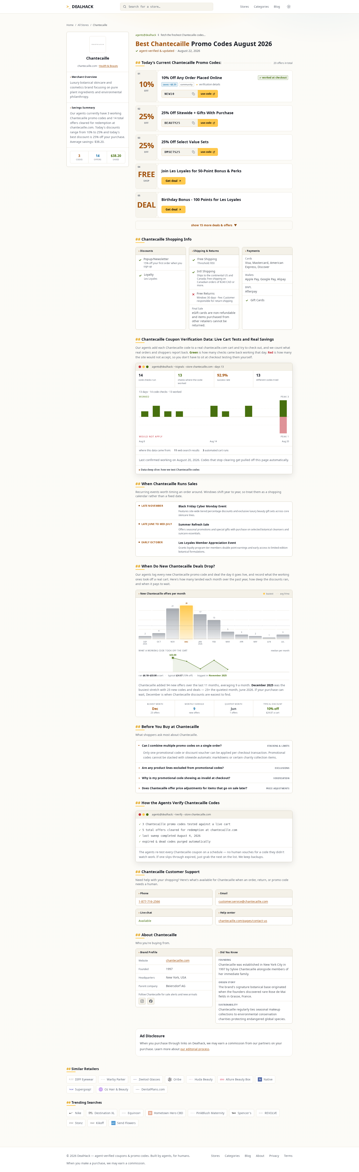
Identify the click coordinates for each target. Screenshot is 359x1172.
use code (206, 93)
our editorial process (194, 1049)
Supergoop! (83, 1089)
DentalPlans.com (153, 1089)
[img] (214, 417)
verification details (208, 84)
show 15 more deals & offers (214, 225)
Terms (288, 1156)
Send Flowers (126, 1123)
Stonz (79, 1123)
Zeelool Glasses (149, 1079)
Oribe (177, 1079)
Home (70, 25)
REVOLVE (271, 1113)
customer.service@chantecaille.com (243, 901)
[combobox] (166, 7)
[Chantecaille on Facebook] (150, 1001)
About (260, 1156)
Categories (261, 7)
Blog (277, 7)
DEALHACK (79, 6)
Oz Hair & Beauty (116, 1089)
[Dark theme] (289, 6)
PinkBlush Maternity (210, 1113)
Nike (78, 1113)
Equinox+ (134, 1113)
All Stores (83, 25)
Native (268, 1079)
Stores (244, 7)
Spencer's (244, 1113)
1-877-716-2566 (149, 901)
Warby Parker (116, 1079)
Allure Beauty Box (238, 1079)
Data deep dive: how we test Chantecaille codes (169, 469)
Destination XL (104, 1113)
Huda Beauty (204, 1079)
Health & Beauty (108, 66)
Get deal (171, 181)
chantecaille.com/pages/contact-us (243, 921)
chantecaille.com (177, 960)
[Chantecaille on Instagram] (142, 1001)
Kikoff (100, 1123)
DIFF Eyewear (84, 1079)
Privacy (274, 1156)
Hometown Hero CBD (168, 1113)
